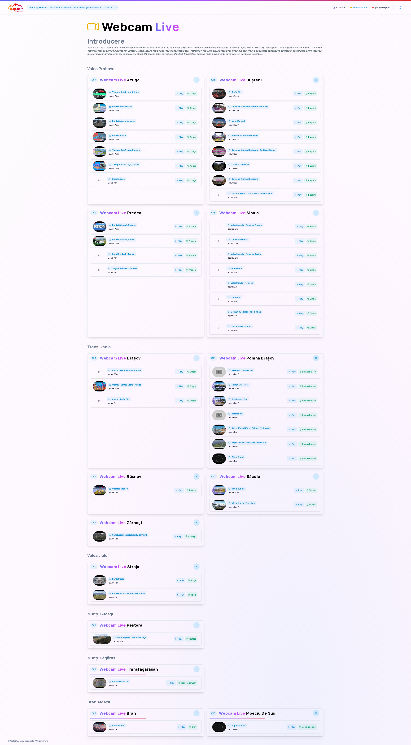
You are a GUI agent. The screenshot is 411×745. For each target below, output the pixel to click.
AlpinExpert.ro (95, 47)
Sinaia (313, 226)
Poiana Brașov (309, 371)
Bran (194, 727)
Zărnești (192, 536)
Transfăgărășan (188, 683)
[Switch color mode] (400, 7)
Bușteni (312, 93)
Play (181, 93)
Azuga (193, 93)
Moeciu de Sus (309, 727)
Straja (193, 580)
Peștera (192, 638)
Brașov (193, 371)
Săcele (312, 490)
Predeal (192, 226)
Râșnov (192, 490)
